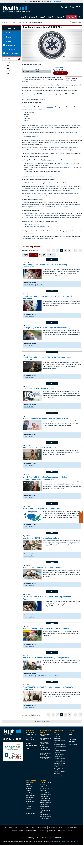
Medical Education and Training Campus (45, 754)
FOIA (60, 827)
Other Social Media (61, 73)
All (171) (26, 255)
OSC (69, 831)
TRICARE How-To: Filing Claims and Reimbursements (42, 567)
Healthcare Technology (59, 761)
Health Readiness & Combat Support (59, 755)
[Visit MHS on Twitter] (73, 7)
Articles (8, 33)
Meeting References (30, 801)
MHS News (11, 28)
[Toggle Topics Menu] (45, 17)
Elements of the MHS (31, 735)
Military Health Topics (58, 731)
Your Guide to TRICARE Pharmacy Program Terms (41, 538)
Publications (29, 808)
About (22, 17)
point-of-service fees (36, 216)
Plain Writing (41, 831)
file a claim (59, 190)
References (59, 17)
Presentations (29, 806)
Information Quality (16, 831)
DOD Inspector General (71, 827)
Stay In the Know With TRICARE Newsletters (39, 389)
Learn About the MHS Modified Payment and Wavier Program (45, 794)
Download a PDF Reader (59, 841)
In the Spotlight (11, 45)
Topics (42, 17)
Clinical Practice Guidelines (29, 783)
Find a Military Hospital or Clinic (65, 148)
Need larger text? (76, 22)
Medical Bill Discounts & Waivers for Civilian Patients (60, 765)
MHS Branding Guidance (31, 746)
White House (61, 831)
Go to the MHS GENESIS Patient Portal (46, 789)
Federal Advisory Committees (30, 740)
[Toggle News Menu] (52, 17)
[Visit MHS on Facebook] (70, 7)
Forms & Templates (30, 795)
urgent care (31, 79)
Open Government (29, 831)
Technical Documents (31, 813)
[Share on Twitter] (57, 70)
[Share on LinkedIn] (59, 70)
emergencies (50, 107)
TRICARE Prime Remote (63, 167)
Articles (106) (33, 255)
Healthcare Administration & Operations (60, 751)
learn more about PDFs (73, 841)
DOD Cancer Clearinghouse (57, 737)
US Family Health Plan (57, 142)
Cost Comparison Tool (33, 224)
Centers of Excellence (59, 759)
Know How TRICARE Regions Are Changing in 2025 (42, 509)
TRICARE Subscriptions (63, 236)
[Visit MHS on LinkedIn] (66, 7)
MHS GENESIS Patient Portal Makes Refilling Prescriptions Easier (47, 658)
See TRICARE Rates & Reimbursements (45, 803)
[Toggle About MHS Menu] (25, 17)
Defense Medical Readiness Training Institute (44, 743)
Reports (27, 811)
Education (32, 17)
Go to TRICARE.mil (44, 782)
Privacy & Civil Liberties (60, 769)
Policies (28, 804)
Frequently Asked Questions (30, 798)
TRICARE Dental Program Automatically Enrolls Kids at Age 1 (45, 418)
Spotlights (8, 71)
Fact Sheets (29, 790)
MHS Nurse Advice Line (63, 163)
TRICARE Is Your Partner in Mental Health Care (40, 448)
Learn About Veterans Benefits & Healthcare (45, 799)
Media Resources (12, 53)
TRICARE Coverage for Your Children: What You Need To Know (46, 628)
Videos (8, 41)
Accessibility (52, 827)
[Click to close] (81, 512)
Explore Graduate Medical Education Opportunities (46, 815)
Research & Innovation (59, 771)
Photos (8, 37)
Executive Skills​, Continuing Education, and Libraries (45, 749)
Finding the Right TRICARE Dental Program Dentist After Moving (46, 328)
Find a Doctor (34, 140)
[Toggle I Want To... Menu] (75, 17)
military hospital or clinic (71, 132)
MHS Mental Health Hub (60, 744)
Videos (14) (42, 255)
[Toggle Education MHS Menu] (36, 17)
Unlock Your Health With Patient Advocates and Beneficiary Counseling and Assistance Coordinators (45, 478)
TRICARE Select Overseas (38, 194)
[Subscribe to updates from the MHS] (80, 7)
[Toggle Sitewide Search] (79, 17)
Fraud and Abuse (41, 827)
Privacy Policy (18, 827)
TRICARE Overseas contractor (29, 188)
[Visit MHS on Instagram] (62, 7)
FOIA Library (29, 793)
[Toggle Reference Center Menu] (63, 17)
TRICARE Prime (26, 216)
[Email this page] (62, 70)
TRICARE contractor (59, 153)
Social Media (10, 49)
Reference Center (31, 781)
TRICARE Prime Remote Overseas (64, 186)
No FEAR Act (29, 827)
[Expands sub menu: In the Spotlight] (4, 45)
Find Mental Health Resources (44, 807)
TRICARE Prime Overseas (47, 186)
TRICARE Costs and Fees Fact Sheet (40, 226)
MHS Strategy (29, 737)
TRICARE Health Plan (70, 80)
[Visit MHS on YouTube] (77, 7)
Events (7, 65)
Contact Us (28, 748)
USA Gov (51, 831)
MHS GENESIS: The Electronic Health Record (48, 676)
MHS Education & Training (45, 731)
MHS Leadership (30, 732)
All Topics (56, 734)
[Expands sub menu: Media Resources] (4, 53)
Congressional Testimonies (29, 787)
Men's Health (57, 774)
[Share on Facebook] (54, 70)
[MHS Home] (13, 735)
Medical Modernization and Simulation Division (45, 758)
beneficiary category (47, 160)
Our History (28, 743)
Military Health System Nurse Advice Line (50, 125)
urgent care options (29, 233)
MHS (49, 17)
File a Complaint (44, 818)
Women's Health (40, 285)
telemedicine (46, 153)
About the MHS (30, 730)
